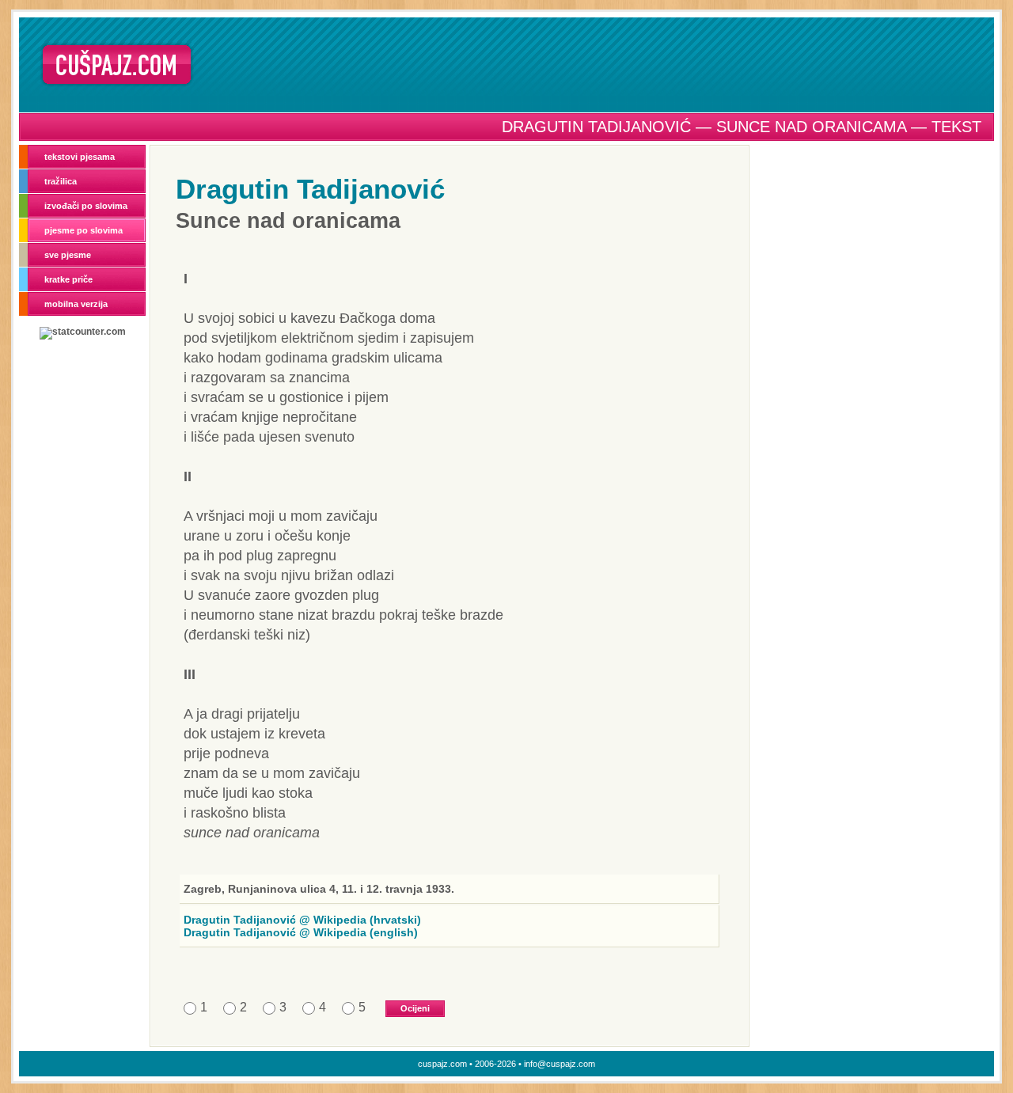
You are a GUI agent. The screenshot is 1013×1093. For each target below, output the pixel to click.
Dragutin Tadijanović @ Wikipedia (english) (301, 932)
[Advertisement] (599, 64)
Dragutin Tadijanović (310, 188)
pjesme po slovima (83, 230)
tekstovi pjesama (79, 156)
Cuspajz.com (117, 64)
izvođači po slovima (85, 206)
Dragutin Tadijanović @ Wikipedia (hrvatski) (302, 919)
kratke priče (68, 279)
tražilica (60, 181)
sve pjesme (67, 255)
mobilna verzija (76, 304)
